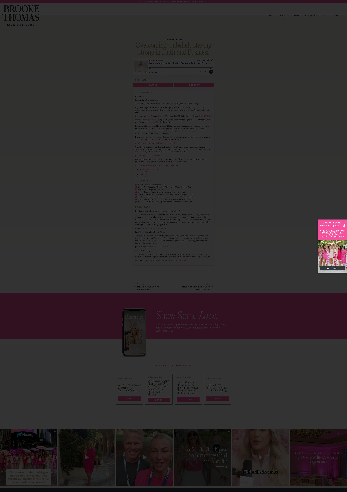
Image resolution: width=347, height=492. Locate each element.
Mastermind (332, 226)
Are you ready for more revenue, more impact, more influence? (332, 234)
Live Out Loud (332, 222)
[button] (344, 222)
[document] (173, 246)
